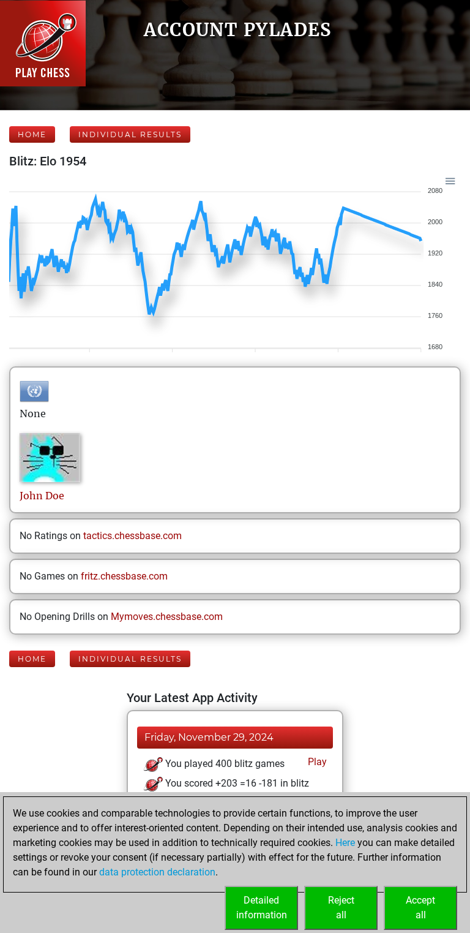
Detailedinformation (261, 907)
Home (32, 134)
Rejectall (341, 907)
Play (316, 762)
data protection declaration (157, 872)
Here (345, 842)
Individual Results (130, 134)
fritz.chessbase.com (124, 576)
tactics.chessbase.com (132, 536)
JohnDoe (42, 495)
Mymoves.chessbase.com (167, 616)
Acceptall (420, 907)
